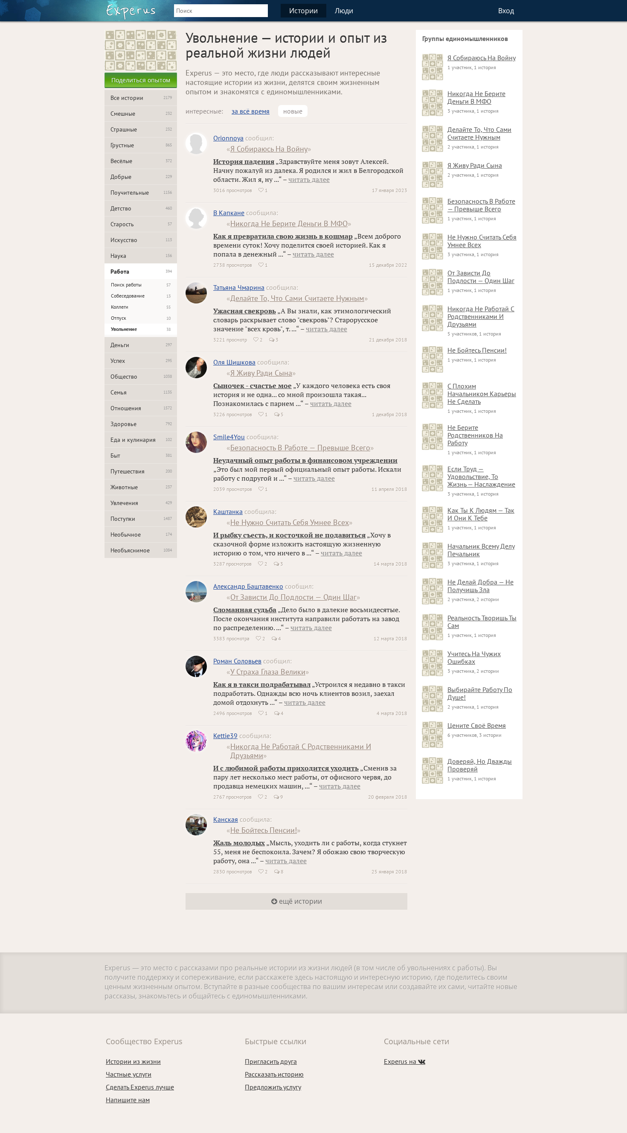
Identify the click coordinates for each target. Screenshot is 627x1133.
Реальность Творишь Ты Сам (482, 621)
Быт (141, 455)
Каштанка (228, 511)
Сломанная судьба (244, 609)
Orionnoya (228, 138)
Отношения (141, 408)
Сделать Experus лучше (140, 1087)
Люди (344, 10)
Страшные (141, 129)
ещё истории (299, 901)
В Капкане (228, 212)
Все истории (141, 98)
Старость (141, 224)
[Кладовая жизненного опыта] (131, 12)
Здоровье (141, 424)
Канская (225, 819)
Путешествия (141, 471)
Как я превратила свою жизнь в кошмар (283, 236)
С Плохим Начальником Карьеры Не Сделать (481, 394)
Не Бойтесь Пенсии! (263, 830)
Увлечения (141, 503)
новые (292, 111)
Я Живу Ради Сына (261, 373)
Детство (141, 208)
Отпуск (141, 318)
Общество (141, 376)
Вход (506, 10)
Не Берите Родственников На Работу (475, 435)
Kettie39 (225, 735)
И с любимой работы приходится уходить (286, 768)
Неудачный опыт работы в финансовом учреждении (305, 460)
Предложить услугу (273, 1087)
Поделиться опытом (140, 80)
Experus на (404, 1061)
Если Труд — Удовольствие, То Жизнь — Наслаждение (481, 476)
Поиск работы (141, 284)
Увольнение (141, 329)
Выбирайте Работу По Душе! (479, 693)
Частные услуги (128, 1074)
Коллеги (141, 307)
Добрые (141, 177)
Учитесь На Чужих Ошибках (474, 657)
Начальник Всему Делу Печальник (481, 550)
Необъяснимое (141, 550)
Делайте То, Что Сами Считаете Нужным (297, 298)
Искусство (141, 240)
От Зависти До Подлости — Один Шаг (293, 597)
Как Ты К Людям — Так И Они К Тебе (480, 514)
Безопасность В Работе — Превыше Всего (300, 448)
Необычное (141, 534)
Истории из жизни (133, 1061)
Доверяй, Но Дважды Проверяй (479, 765)
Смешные (141, 113)
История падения (243, 161)
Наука (141, 256)
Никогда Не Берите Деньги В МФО (289, 223)
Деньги (141, 345)
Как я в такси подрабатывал (262, 684)
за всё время (251, 111)
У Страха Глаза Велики (267, 672)
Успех (141, 361)
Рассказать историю (274, 1074)
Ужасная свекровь (244, 311)
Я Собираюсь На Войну (269, 149)
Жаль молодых (239, 842)
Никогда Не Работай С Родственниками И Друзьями (300, 751)
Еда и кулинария (141, 440)
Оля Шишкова (234, 362)
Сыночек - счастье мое (252, 385)
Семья (141, 392)
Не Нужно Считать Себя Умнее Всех (289, 522)
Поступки (141, 519)
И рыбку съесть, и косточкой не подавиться (289, 535)
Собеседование (141, 295)
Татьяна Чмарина (238, 287)
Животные (141, 487)
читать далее (309, 179)
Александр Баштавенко (248, 586)
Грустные (141, 145)
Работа (141, 271)
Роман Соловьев (237, 661)
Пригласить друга (271, 1061)
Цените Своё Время (476, 725)
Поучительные (141, 192)
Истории (303, 10)
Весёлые (141, 161)
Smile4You (229, 436)
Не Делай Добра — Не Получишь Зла (480, 586)
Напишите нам (128, 1099)
